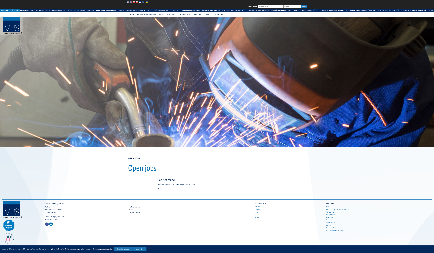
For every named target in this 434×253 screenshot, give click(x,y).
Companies (171, 15)
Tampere (257, 217)
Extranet (329, 225)
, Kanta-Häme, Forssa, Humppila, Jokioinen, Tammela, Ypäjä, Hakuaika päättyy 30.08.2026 (95, 10)
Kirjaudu (304, 6)
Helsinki (257, 207)
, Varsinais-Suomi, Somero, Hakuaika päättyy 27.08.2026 (250, 10)
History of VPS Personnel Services (150, 15)
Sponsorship (219, 15)
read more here (103, 249)
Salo (256, 215)
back (160, 189)
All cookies (139, 249)
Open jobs (197, 15)
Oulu (256, 212)
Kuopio (257, 209)
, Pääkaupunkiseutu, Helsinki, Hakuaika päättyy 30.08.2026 (327, 10)
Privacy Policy (331, 228)
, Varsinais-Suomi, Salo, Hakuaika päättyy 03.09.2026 (176, 10)
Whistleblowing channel (334, 230)
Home (132, 15)
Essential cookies (123, 249)
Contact (207, 15)
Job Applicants (184, 15)
